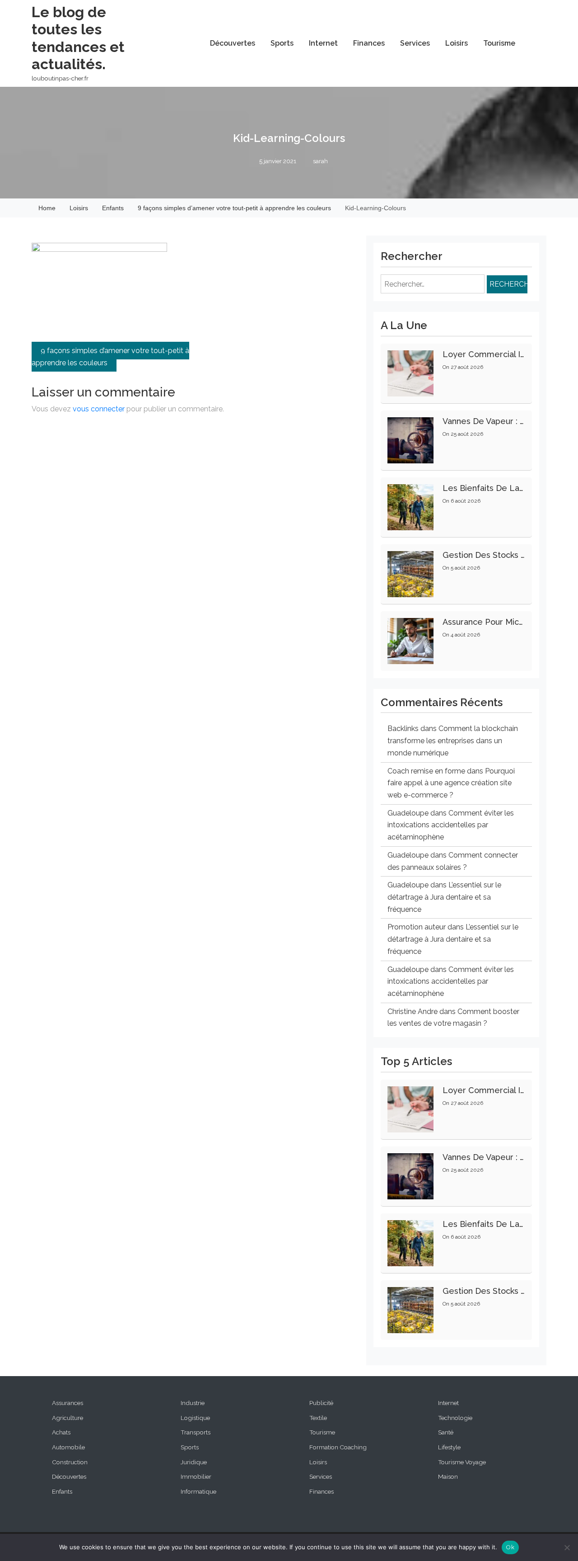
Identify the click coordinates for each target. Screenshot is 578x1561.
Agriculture (67, 1417)
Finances (369, 43)
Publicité (321, 1402)
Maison (448, 1476)
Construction (70, 1462)
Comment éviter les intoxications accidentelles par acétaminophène (450, 825)
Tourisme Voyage (462, 1462)
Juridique (194, 1462)
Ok (510, 1547)
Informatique (198, 1491)
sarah (320, 161)
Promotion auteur (416, 927)
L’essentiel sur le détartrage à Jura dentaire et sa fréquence (444, 897)
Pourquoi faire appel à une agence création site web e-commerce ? (451, 783)
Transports (195, 1432)
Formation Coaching (338, 1447)
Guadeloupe (408, 813)
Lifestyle (449, 1447)
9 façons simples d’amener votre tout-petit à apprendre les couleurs (110, 356)
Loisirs (456, 43)
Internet (323, 43)
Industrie (193, 1402)
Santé (445, 1432)
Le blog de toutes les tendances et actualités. (78, 38)
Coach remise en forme (426, 771)
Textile (318, 1417)
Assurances (67, 1402)
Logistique (195, 1417)
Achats (61, 1432)
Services (415, 43)
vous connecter (99, 409)
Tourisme (499, 43)
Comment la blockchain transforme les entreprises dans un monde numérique (452, 740)
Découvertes (232, 43)
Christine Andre (412, 1011)
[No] (566, 1547)
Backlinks (403, 728)
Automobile (68, 1447)
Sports (282, 43)
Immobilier (196, 1476)
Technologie (455, 1417)
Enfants (62, 1491)
